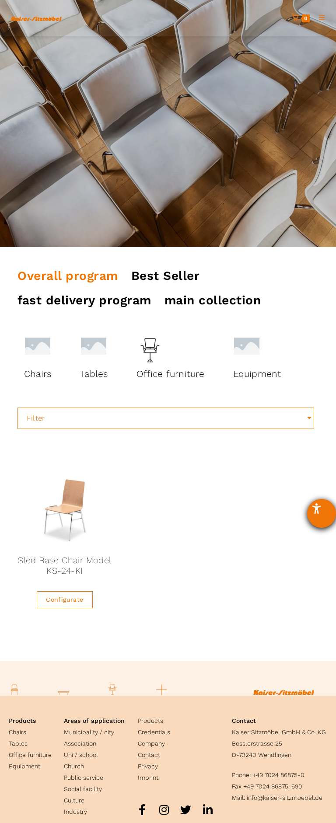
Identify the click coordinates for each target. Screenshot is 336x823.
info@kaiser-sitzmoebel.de (284, 797)
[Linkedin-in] (208, 810)
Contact (149, 754)
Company (151, 743)
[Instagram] (164, 810)
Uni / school (81, 754)
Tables (18, 743)
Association (80, 743)
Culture (74, 800)
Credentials (154, 732)
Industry (75, 811)
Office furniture (30, 754)
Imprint (148, 777)
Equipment (24, 766)
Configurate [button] (64, 599)
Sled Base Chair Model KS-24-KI (64, 565)
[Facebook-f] (142, 810)
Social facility (83, 788)
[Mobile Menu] (318, 18)
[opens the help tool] (321, 513)
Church (74, 766)
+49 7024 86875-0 (278, 774)
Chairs (17, 732)
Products (22, 720)
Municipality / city (89, 732)
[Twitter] (186, 810)
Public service (83, 777)
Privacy (148, 766)
